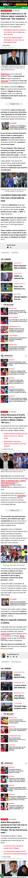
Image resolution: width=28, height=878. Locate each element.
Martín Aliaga (6, 45)
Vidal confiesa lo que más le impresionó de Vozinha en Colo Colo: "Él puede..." (15, 444)
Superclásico (5, 485)
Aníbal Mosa (5, 74)
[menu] (1, 4)
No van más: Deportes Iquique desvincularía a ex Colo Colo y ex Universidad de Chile (14, 40)
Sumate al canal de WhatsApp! (13, 7)
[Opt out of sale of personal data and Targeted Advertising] (2, 875)
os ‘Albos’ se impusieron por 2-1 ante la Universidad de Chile (14, 480)
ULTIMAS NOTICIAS (15, 5)
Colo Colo (17, 10)
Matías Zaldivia (16, 661)
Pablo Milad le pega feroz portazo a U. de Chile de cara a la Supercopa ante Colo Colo (15, 32)
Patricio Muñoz (7, 857)
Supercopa (4, 81)
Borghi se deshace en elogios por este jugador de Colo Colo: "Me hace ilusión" (15, 436)
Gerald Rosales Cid (8, 449)
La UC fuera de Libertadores (14, 1)
